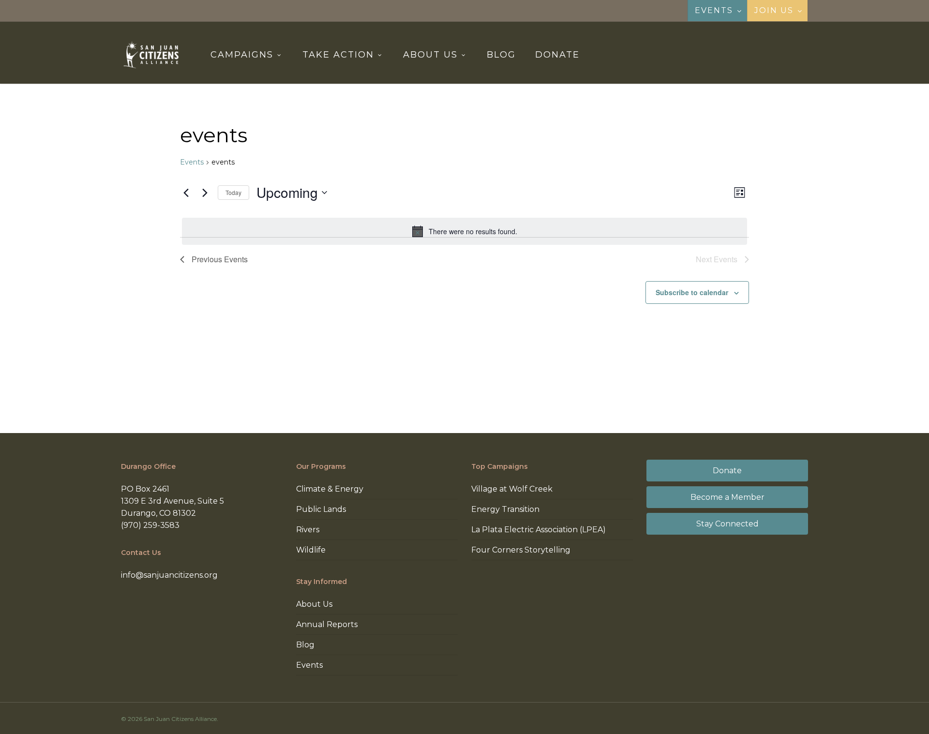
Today (233, 192)
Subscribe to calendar (692, 292)
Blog (305, 644)
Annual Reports (327, 624)
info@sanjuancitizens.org (169, 575)
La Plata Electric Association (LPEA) (538, 529)
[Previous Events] (186, 192)
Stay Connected (727, 523)
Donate (727, 470)
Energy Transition (505, 509)
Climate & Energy (329, 489)
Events (192, 162)
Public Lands (321, 509)
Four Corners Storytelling (520, 549)
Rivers (307, 529)
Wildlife (311, 549)
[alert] (464, 231)
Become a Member (727, 497)
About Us (314, 604)
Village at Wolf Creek (512, 489)
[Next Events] (204, 192)
